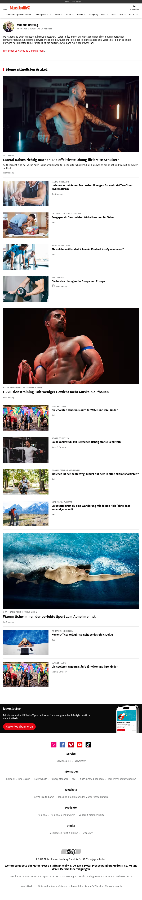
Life (103, 15)
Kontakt (10, 779)
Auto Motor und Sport (37, 876)
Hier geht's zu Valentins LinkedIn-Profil (23, 50)
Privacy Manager (59, 779)
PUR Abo (42, 815)
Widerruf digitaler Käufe (91, 815)
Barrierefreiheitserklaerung (122, 779)
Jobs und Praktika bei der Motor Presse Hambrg (83, 797)
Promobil (76, 886)
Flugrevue (94, 876)
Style (121, 15)
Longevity (93, 15)
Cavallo (81, 876)
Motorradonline (46, 886)
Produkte (76, 2)
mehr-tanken (122, 876)
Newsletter (80, 761)
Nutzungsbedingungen (92, 779)
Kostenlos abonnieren (19, 726)
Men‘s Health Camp (44, 797)
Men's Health (27, 886)
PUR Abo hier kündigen (63, 815)
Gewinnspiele (63, 761)
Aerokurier (15, 876)
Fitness (57, 15)
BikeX (55, 876)
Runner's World (93, 886)
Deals (131, 15)
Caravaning (68, 876)
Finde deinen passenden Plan (18, 15)
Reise (113, 15)
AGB (74, 779)
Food (68, 15)
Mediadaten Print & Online (64, 833)
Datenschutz (40, 779)
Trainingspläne (41, 15)
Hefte (66, 2)
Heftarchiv (87, 833)
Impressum (24, 779)
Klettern (107, 876)
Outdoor (62, 886)
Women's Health (113, 886)
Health (80, 15)
